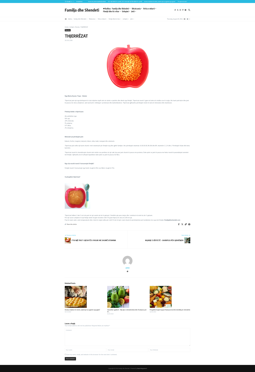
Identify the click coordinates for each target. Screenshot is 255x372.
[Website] (127, 271)
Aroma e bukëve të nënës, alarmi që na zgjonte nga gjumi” (82, 310)
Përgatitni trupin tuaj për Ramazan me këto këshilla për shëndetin (170, 310)
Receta (77, 27)
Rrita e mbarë (149, 8)
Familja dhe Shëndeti (120, 8)
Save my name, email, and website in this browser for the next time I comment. (91, 354)
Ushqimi (125, 11)
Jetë (133, 11)
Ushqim (72, 27)
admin (128, 268)
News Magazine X (142, 368)
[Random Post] (184, 19)
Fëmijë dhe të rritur (111, 11)
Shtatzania (136, 8)
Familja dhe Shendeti (82, 9)
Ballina (70, 19)
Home (66, 27)
